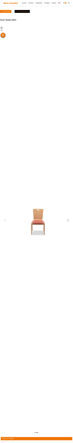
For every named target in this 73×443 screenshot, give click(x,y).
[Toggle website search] (69, 3)
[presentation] (5, 220)
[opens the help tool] (3, 35)
